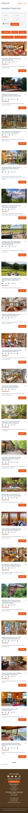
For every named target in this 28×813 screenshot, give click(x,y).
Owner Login (14, 790)
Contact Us (14, 787)
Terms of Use (10, 810)
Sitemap (19, 810)
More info (22, 70)
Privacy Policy (15, 810)
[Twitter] (16, 776)
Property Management (14, 788)
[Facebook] (8, 776)
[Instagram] (20, 776)
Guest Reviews (14, 785)
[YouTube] (12, 776)
